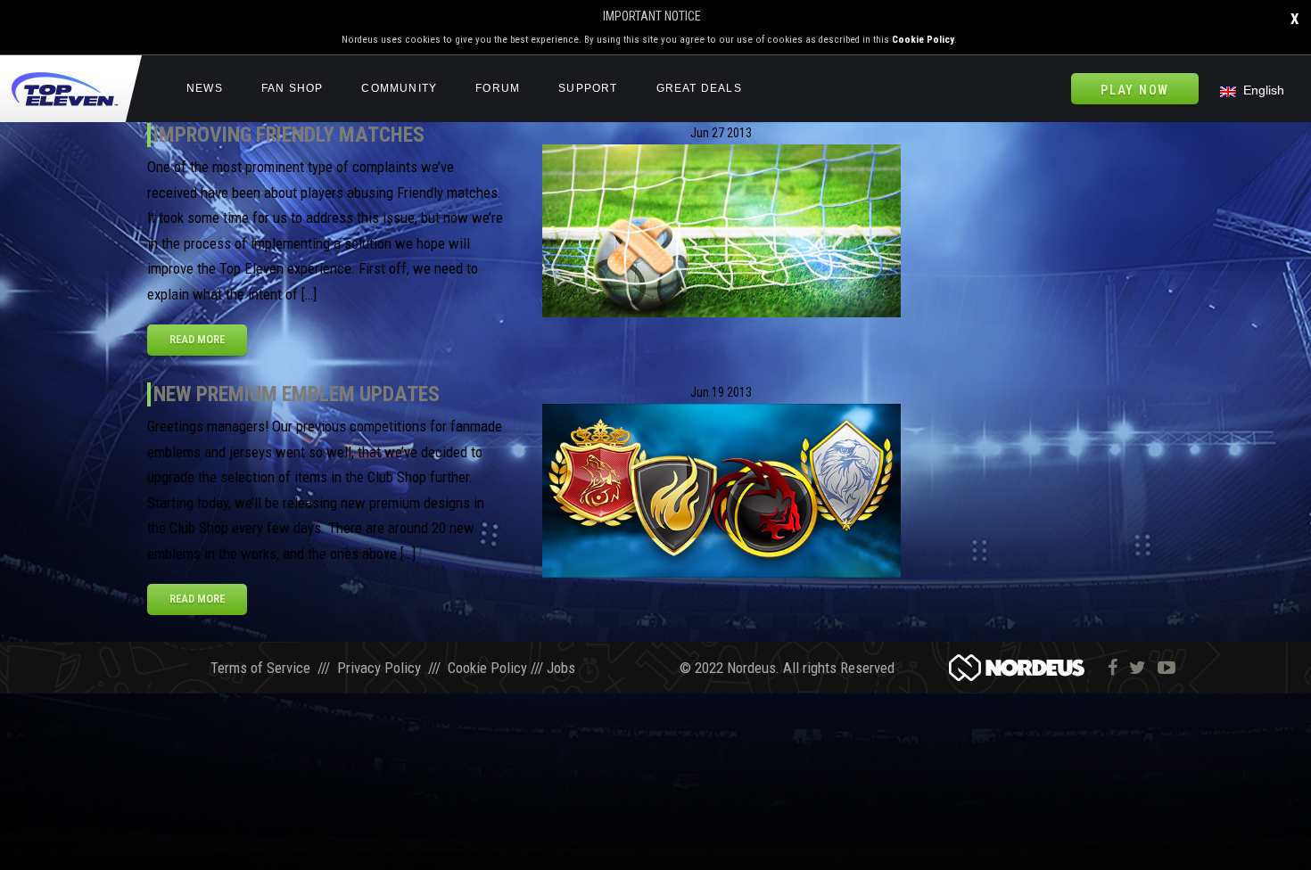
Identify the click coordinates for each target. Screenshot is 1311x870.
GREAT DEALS (699, 88)
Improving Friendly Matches (289, 134)
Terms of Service (260, 668)
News (204, 88)
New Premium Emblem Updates (296, 394)
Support (587, 88)
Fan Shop (292, 88)
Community (399, 88)
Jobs (561, 668)
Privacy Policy (379, 668)
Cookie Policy (923, 39)
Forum (497, 88)
